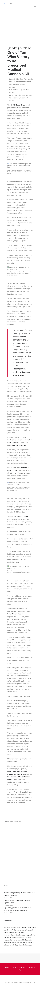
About (7, 967)
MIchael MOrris (9, 942)
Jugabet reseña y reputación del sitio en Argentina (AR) (17, 901)
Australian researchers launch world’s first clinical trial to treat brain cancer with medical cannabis (20, 930)
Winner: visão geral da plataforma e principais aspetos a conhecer (19, 894)
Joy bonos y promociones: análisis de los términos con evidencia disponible (17, 909)
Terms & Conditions (18, 967)
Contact (30, 967)
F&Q (20, 970)
